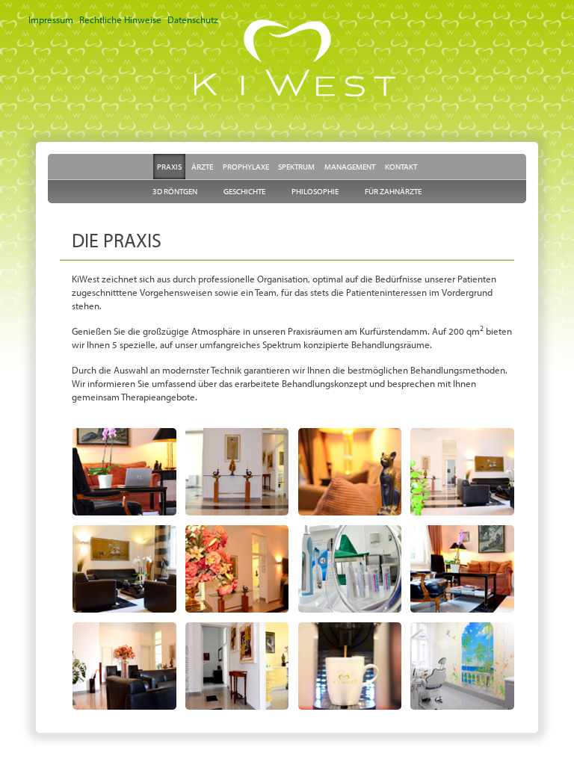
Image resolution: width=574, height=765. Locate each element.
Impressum (50, 19)
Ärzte (202, 166)
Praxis (169, 166)
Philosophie (315, 191)
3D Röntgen (174, 191)
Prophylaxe (246, 166)
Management (349, 166)
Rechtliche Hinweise (120, 19)
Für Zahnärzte (393, 191)
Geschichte (244, 191)
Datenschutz (192, 19)
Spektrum (296, 166)
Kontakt (401, 166)
